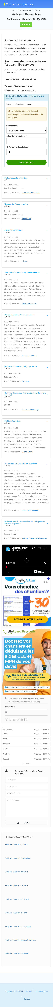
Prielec (24, 261)
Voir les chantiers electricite (17, 899)
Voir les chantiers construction (18, 926)
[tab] (26, 178)
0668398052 (10, 707)
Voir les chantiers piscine (16, 913)
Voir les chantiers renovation (18, 858)
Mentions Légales (41, 991)
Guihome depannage (30, 409)
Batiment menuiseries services (34, 538)
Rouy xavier (26, 218)
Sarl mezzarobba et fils (31, 192)
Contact (27, 999)
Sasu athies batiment (30, 510)
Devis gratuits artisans (31, 10)
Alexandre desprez (29, 303)
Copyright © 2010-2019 (14, 991)
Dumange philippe (29, 355)
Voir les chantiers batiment (17, 954)
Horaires (27, 763)
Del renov (25, 381)
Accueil (15, 10)
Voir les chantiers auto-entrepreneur (21, 940)
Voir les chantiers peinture (17, 844)
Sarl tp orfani (27, 452)
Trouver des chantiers (19, 4)
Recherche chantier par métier (19, 837)
